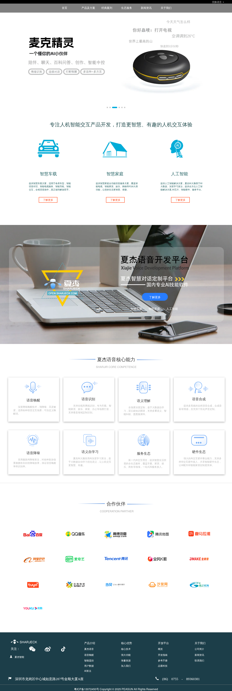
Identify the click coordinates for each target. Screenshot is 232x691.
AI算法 (87, 670)
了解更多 (48, 199)
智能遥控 (89, 660)
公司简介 (199, 649)
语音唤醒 (89, 654)
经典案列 (106, 8)
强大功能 (126, 654)
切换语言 (217, 1)
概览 (160, 649)
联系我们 (199, 660)
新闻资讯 (146, 8)
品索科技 (162, 665)
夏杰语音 (89, 649)
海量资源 (126, 660)
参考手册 (162, 660)
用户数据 (89, 665)
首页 (64, 8)
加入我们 (126, 665)
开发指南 (162, 654)
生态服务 (126, 8)
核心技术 (126, 649)
